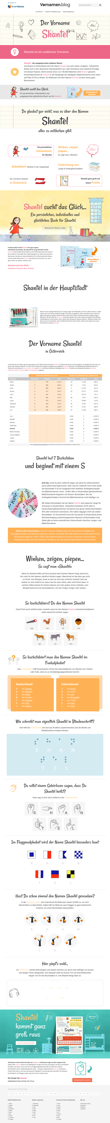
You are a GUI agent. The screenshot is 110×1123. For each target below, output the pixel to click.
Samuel (28, 689)
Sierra (73, 689)
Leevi (58, 1105)
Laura (12, 400)
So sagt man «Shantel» (68, 151)
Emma (40, 368)
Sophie (10, 1105)
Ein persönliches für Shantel (44, 151)
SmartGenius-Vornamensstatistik (40, 444)
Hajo (58, 1115)
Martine (93, 368)
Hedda (58, 1119)
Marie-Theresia (20, 370)
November (75, 697)
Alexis (58, 1110)
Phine (58, 1109)
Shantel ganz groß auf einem (90, 181)
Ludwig (28, 706)
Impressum (83, 1105)
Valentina (13, 404)
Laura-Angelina (33, 370)
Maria (10, 1107)
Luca (34, 1117)
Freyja (58, 1107)
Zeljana (12, 441)
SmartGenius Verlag (85, 1103)
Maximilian (35, 1105)
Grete (58, 1103)
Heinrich (28, 692)
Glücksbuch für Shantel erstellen (55, 228)
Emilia (29, 368)
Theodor (28, 700)
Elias (34, 1109)
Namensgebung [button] (68, 12)
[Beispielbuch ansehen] (83, 92)
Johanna (11, 1117)
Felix (34, 1112)
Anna (33, 368)
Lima (73, 706)
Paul (34, 1107)
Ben (33, 1115)
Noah (34, 1110)
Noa (58, 1117)
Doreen (58, 1114)
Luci (11, 416)
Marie (24, 368)
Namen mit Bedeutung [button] (52, 12)
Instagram (83, 1109)
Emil (27, 703)
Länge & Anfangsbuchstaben (70, 166)
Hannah (12, 407)
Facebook (82, 1107)
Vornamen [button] (39, 12)
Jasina (12, 438)
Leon (34, 1114)
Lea (11, 410)
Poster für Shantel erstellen (26, 1043)
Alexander (35, 1103)
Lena (11, 394)
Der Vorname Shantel (19, 181)
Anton (27, 694)
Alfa (72, 694)
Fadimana (11, 370)
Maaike (12, 419)
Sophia (10, 1119)
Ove (57, 1112)
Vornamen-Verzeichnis (17, 1089)
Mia (11, 397)
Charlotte (11, 1109)
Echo (73, 703)
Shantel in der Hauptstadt (30, 166)
